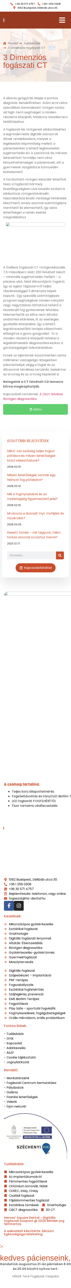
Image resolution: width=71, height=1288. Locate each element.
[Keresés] (60, 555)
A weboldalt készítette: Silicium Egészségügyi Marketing (29, 1232)
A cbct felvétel (51, 394)
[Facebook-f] (9, 906)
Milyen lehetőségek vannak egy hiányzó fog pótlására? (31, 477)
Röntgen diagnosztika (19, 399)
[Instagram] (19, 906)
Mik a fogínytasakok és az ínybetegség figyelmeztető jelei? (32, 496)
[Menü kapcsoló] (62, 20)
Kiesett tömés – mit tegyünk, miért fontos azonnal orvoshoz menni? (34, 534)
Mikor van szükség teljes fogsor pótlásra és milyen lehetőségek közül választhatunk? (31, 456)
